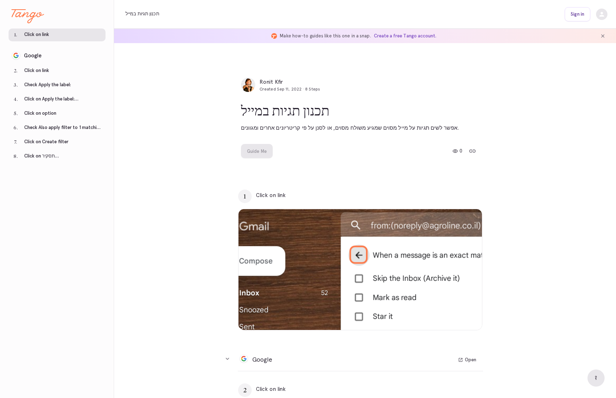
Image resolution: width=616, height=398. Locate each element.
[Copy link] (472, 151)
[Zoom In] (468, 316)
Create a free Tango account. (405, 35)
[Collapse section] (227, 359)
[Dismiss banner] (603, 36)
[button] (57, 36)
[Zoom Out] (452, 316)
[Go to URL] (462, 195)
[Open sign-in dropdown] (601, 14)
